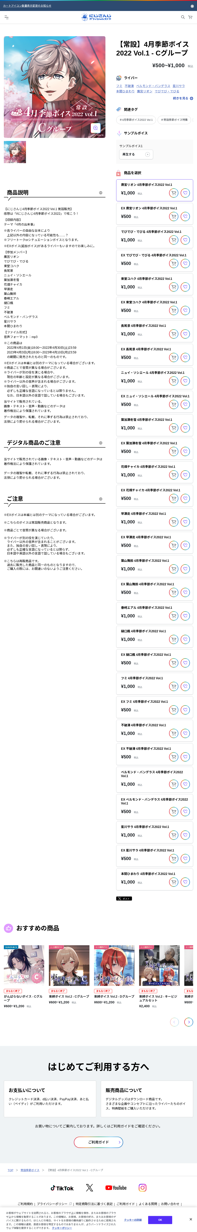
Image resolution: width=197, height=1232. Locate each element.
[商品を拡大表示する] (95, 128)
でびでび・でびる (167, 91)
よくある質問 (148, 1204)
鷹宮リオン (144, 91)
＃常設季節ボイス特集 (174, 119)
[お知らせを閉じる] (192, 6)
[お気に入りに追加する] (185, 193)
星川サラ (179, 86)
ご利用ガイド (125, 1204)
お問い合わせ (170, 1204)
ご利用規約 (25, 1204)
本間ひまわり (125, 91)
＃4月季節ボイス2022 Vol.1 (136, 119)
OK (160, 1220)
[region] (98, 1219)
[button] (188, 1022)
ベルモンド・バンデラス (153, 86)
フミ (119, 86)
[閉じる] (191, 1219)
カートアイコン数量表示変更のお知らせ (27, 5)
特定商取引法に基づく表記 (94, 1204)
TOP (10, 1170)
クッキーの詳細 (133, 1220)
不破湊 (129, 86)
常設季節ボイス (30, 1170)
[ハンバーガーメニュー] (6, 17)
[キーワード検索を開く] (183, 17)
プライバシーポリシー (52, 1204)
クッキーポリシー (62, 1228)
